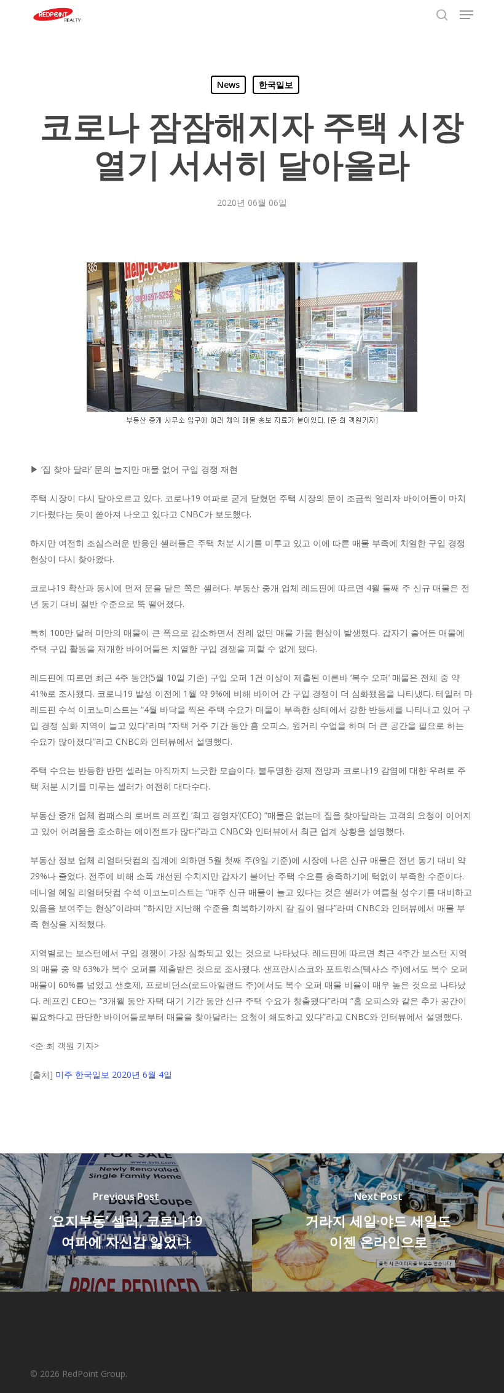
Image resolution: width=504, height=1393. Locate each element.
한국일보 (276, 84)
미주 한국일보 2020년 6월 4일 (113, 1074)
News (228, 84)
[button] (466, 15)
